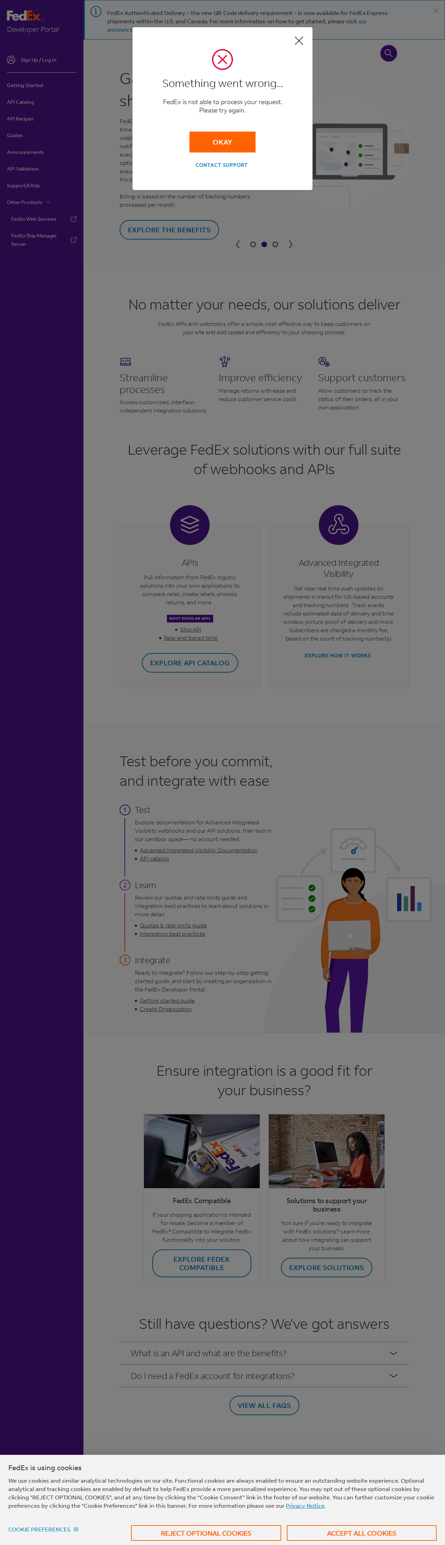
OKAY (223, 142)
